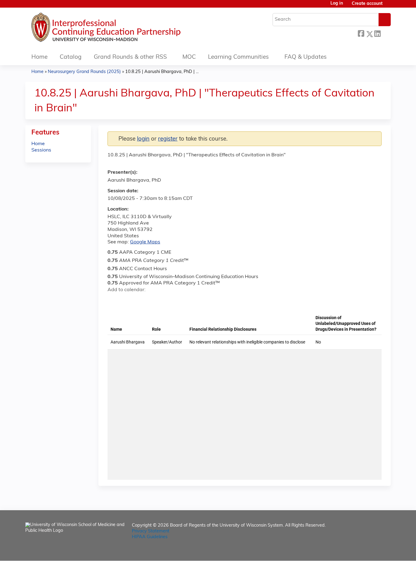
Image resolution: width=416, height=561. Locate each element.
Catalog (71, 57)
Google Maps (145, 242)
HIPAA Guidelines (149, 537)
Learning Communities (238, 57)
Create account (367, 4)
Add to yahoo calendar (127, 300)
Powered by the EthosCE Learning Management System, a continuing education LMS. (369, 550)
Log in (336, 4)
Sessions (41, 150)
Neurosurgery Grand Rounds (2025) (84, 72)
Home (39, 57)
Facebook (361, 33)
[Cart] (389, 6)
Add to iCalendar (141, 300)
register (168, 139)
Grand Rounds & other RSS (130, 57)
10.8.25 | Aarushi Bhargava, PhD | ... (162, 72)
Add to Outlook (156, 300)
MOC (189, 57)
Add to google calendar (114, 300)
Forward (386, 32)
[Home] (124, 29)
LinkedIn (377, 33)
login (143, 139)
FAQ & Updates (305, 57)
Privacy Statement (150, 531)
